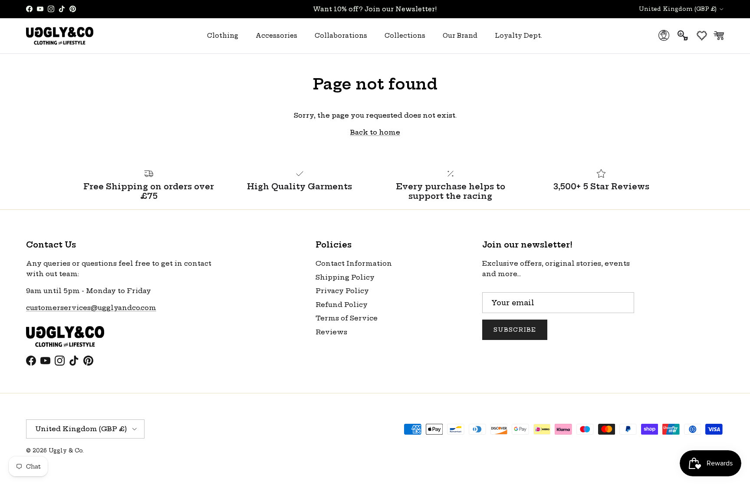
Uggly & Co (65, 450)
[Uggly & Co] (59, 36)
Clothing (222, 36)
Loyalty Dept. (518, 36)
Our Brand (460, 36)
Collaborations (341, 36)
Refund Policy (342, 304)
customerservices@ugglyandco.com (91, 308)
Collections (405, 36)
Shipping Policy (345, 277)
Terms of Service (347, 318)
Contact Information (354, 263)
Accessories (276, 36)
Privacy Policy (342, 291)
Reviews (331, 332)
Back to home (375, 132)
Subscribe (514, 329)
